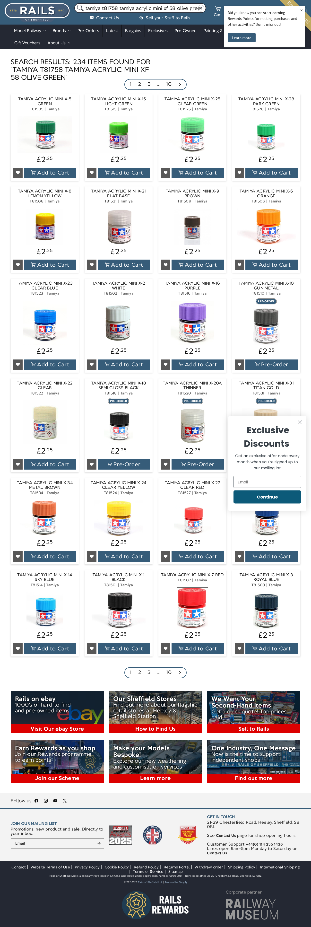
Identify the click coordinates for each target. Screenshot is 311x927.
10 (169, 83)
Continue (267, 497)
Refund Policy (146, 867)
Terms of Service (148, 871)
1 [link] (131, 83)
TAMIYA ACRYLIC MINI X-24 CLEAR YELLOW (118, 485)
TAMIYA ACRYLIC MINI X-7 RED (192, 575)
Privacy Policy (87, 867)
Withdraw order (209, 867)
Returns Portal (177, 867)
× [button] (301, 10)
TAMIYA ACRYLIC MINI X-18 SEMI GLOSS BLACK (118, 385)
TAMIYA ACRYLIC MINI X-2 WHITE (118, 285)
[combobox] (140, 8)
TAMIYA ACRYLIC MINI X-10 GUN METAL (266, 285)
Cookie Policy (117, 867)
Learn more (241, 37)
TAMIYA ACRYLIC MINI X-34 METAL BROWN (45, 485)
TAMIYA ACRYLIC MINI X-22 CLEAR (44, 385)
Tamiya (53, 109)
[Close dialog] (300, 422)
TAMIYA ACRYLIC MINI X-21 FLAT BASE (118, 193)
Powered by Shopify (176, 882)
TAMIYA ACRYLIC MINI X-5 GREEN (44, 101)
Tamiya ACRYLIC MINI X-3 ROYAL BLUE (266, 577)
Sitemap (175, 871)
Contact (18, 867)
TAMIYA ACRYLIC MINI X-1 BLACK (119, 577)
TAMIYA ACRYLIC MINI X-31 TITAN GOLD (266, 385)
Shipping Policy (241, 867)
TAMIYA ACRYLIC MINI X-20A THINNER (192, 385)
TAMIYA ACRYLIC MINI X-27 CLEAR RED (192, 485)
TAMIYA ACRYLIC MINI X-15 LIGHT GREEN (118, 101)
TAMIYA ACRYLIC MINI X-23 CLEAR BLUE (45, 285)
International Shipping (280, 867)
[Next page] (179, 85)
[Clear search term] (201, 8)
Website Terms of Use (50, 867)
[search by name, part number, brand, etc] (79, 8)
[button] (218, 12)
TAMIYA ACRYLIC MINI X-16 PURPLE (192, 285)
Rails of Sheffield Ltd (150, 882)
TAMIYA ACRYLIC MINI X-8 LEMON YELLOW (44, 193)
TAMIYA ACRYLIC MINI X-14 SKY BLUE (44, 577)
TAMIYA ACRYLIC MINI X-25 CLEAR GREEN (192, 101)
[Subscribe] (99, 843)
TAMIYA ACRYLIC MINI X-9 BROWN (192, 193)
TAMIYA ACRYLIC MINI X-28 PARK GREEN (266, 101)
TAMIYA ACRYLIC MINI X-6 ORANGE (266, 193)
